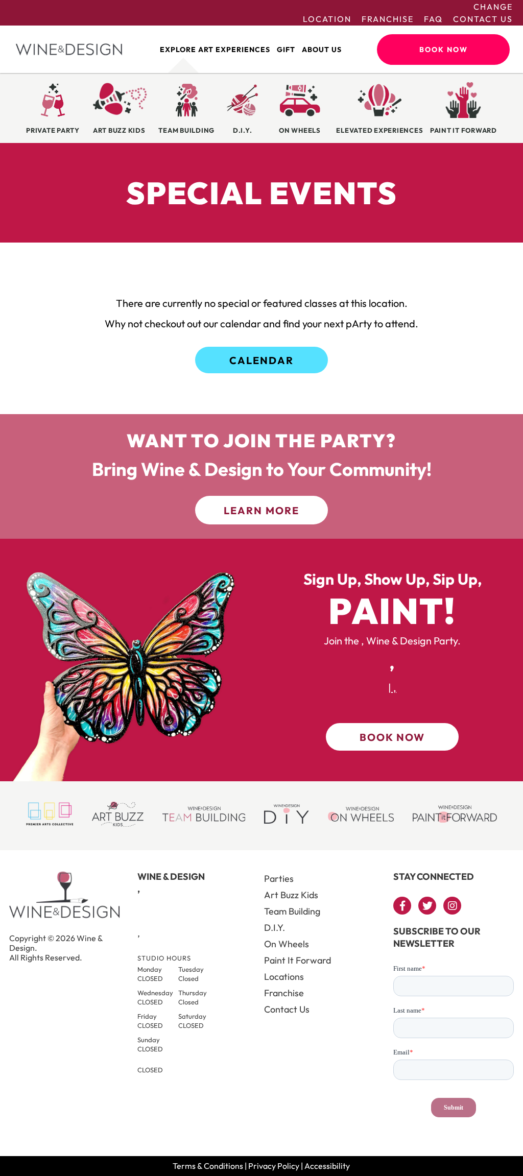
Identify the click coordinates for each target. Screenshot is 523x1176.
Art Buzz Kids (291, 895)
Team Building (292, 911)
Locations (284, 976)
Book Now (443, 49)
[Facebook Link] (402, 905)
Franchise (388, 19)
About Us (322, 49)
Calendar (261, 360)
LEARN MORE (261, 510)
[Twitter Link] (427, 905)
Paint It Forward (297, 960)
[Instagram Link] (452, 905)
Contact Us (483, 19)
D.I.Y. (274, 927)
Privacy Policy (273, 1166)
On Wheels (286, 944)
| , (392, 687)
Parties (279, 878)
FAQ (433, 19)
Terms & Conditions (208, 1166)
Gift (286, 49)
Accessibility (327, 1166)
